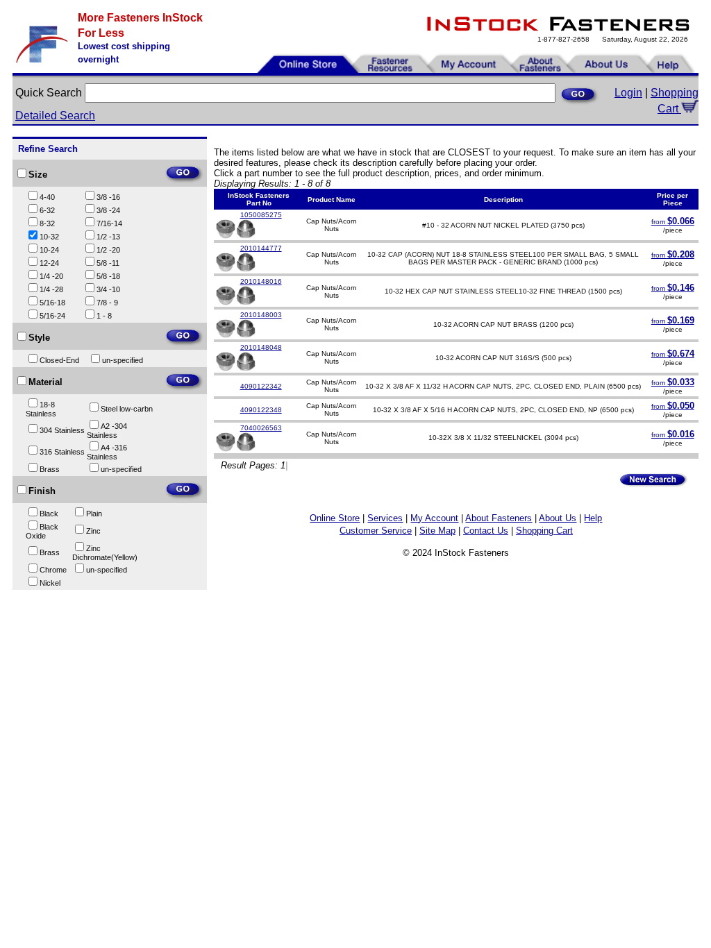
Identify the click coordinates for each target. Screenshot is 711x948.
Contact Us (485, 530)
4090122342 (261, 386)
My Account (434, 518)
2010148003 (261, 315)
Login (628, 93)
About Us (557, 518)
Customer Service (376, 530)
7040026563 (261, 428)
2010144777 (261, 248)
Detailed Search (55, 115)
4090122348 (261, 410)
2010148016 (261, 281)
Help (593, 518)
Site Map (437, 530)
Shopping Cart (544, 530)
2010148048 (261, 347)
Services (385, 518)
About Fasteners (498, 518)
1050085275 (261, 215)
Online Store (335, 518)
